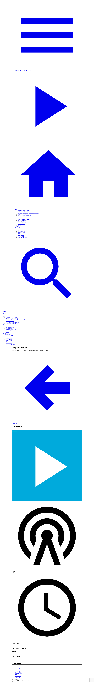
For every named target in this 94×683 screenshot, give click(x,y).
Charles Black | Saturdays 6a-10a (24, 215)
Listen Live (17, 426)
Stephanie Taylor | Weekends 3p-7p (25, 216)
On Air (16, 209)
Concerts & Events (19, 227)
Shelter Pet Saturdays (22, 237)
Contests (17, 226)
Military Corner (21, 235)
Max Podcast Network (22, 220)
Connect (17, 218)
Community (17, 230)
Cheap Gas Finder (21, 232)
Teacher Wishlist (21, 228)
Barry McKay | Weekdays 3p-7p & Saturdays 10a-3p (28, 213)
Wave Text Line (21, 221)
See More (14, 651)
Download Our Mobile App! (23, 222)
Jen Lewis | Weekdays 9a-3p (24, 211)
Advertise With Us (21, 224)
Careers (19, 225)
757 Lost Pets (21, 233)
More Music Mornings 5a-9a (23, 210)
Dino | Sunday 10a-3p (22, 214)
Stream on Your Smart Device (24, 219)
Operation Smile (21, 236)
